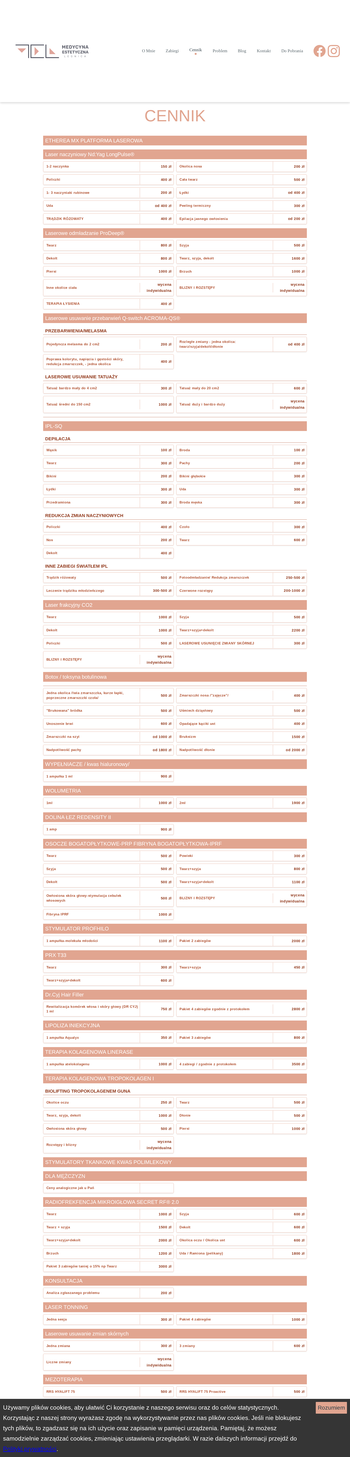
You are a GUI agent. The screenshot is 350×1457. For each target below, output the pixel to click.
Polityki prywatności (30, 1448)
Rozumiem (331, 1408)
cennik (195, 49)
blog (242, 50)
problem (220, 50)
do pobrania (292, 50)
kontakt (264, 50)
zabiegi (172, 50)
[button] (108, 166)
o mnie (148, 50)
